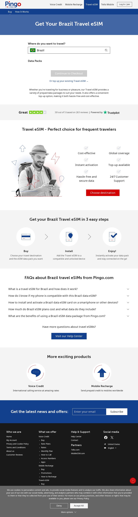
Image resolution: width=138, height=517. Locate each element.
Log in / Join (124, 4)
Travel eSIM (44, 480)
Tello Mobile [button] (107, 4)
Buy (42, 440)
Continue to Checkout (69, 73)
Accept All (79, 505)
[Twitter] (113, 437)
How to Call (46, 454)
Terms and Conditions (16, 447)
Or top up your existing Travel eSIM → (68, 81)
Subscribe (116, 411)
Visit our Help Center (69, 336)
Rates (43, 447)
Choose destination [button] (102, 193)
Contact (74, 440)
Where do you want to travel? (46, 43)
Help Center (76, 436)
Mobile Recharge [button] (73, 4)
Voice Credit (36, 386)
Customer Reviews (14, 454)
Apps (43, 462)
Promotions (46, 473)
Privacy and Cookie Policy (17, 443)
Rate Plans (46, 443)
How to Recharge (48, 476)
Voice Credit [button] (56, 4)
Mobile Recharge (102, 386)
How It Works (22, 11)
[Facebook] (106, 437)
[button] (91, 4)
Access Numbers (48, 458)
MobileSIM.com (78, 453)
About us (10, 451)
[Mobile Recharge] (102, 372)
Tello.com (75, 449)
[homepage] (13, 4)
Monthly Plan (47, 451)
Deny (59, 505)
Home (9, 436)
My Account (11, 440)
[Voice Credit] (36, 372)
